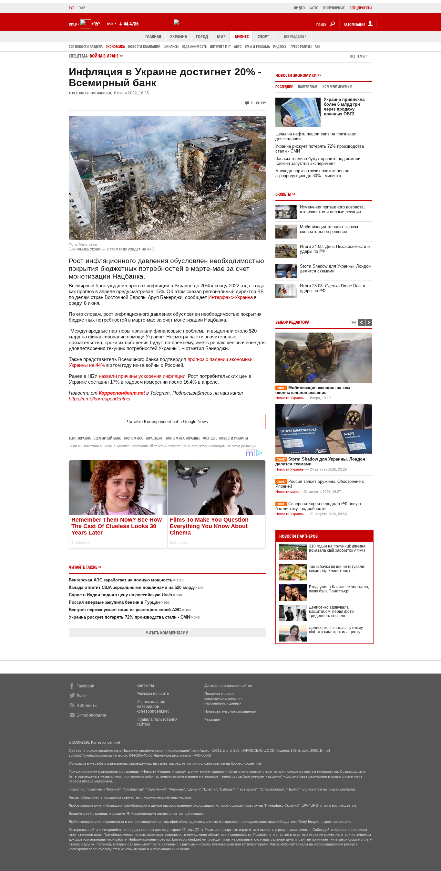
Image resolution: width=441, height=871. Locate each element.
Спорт (263, 36)
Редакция (212, 719)
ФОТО (314, 8)
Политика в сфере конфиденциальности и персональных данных (223, 698)
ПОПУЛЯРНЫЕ (334, 8)
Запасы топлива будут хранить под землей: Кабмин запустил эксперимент (318, 161)
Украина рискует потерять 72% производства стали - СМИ (134, 617)
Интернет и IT (220, 46)
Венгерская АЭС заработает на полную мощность (126, 580)
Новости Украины (289, 398)
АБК (317, 46)
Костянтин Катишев (95, 92)
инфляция (154, 438)
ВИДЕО (299, 8)
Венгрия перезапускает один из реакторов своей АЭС (130, 609)
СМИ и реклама (257, 46)
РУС (72, 8)
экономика (133, 438)
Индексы (280, 46)
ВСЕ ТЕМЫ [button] (357, 56)
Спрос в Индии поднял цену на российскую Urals (125, 594)
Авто (238, 46)
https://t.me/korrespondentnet (99, 398)
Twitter (82, 696)
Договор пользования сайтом (228, 685)
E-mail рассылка (91, 715)
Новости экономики (296, 75)
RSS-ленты (87, 705)
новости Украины (233, 438)
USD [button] (110, 23)
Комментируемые (337, 86)
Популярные (307, 86)
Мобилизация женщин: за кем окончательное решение (329, 229)
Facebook (85, 686)
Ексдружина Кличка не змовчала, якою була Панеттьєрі (339, 589)
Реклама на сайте (153, 693)
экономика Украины (183, 438)
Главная (153, 36)
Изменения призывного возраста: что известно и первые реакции (332, 209)
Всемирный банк (107, 438)
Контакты (145, 685)
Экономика (115, 46)
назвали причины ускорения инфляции (142, 376)
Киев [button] (73, 24)
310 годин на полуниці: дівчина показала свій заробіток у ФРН (337, 548)
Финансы (171, 46)
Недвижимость (194, 46)
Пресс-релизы (301, 46)
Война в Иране (104, 56)
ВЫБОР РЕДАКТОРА (292, 322)
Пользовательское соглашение (230, 711)
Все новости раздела (86, 46)
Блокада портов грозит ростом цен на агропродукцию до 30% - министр (312, 173)
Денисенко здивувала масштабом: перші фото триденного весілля (331, 611)
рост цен (209, 438)
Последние (284, 86)
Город (202, 36)
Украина (178, 36)
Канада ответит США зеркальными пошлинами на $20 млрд (136, 587)
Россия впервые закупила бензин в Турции (119, 602)
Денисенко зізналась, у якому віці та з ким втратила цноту (336, 629)
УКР (82, 8)
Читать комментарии (167, 633)
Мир (221, 36)
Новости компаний (144, 46)
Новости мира (287, 492)
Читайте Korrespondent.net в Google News (167, 421)
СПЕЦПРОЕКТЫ (361, 8)
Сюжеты (283, 194)
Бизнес (242, 36)
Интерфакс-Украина (230, 297)
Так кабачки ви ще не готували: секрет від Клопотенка (337, 568)
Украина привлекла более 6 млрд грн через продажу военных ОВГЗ (344, 106)
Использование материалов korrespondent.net (153, 706)
